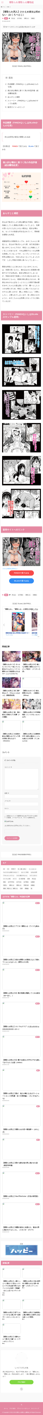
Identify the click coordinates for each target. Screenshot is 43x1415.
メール (7, 801)
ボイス (14, 878)
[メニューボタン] (2, 2)
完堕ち (5, 885)
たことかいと (32, 869)
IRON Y (13, 869)
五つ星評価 (22, 878)
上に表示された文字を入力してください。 (17, 825)
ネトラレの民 (6, 878)
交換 (28, 878)
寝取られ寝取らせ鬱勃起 (21, 2)
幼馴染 (32, 18)
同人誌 (13, 18)
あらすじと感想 (14, 97)
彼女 (6, 18)
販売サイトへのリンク (16, 107)
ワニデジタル (9, 635)
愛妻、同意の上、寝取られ (10, 888)
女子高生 (19, 18)
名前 (6, 793)
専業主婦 (26, 885)
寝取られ (26, 18)
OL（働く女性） (22, 869)
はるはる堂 (34, 872)
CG (8, 869)
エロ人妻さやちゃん (21, 875)
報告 (4, 882)
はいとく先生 (24, 872)
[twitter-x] (21, 1389)
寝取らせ (11, 885)
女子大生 (18, 882)
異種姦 (26, 888)
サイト (6, 808)
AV (4, 869)
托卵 (21, 888)
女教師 (32, 882)
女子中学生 (11, 882)
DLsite (34, 609)
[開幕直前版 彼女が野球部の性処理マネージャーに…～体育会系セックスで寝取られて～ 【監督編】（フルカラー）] (18, 622)
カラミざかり (33, 875)
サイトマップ (35, 1408)
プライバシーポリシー (23, 1408)
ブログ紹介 (22, 1382)
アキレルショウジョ (8, 875)
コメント (8, 767)
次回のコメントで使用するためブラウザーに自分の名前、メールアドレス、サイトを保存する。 (22, 816)
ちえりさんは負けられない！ (11, 872)
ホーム (6, 1408)
